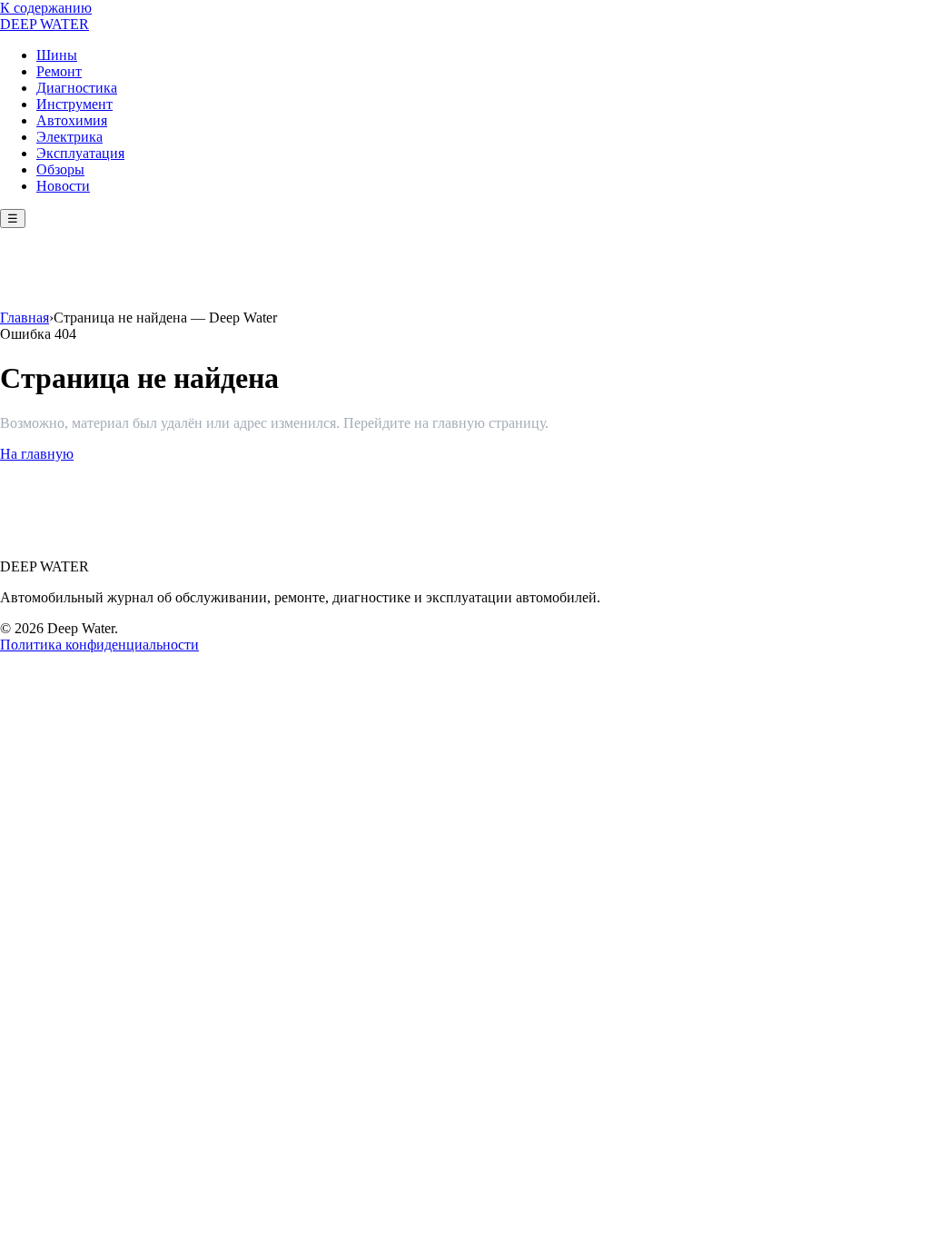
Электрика (69, 136)
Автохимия (71, 120)
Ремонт (59, 71)
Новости (63, 186)
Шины (56, 55)
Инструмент (74, 104)
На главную (37, 454)
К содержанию (46, 7)
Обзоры (60, 169)
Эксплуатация (80, 153)
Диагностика (76, 87)
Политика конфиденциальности (99, 644)
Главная (24, 317)
